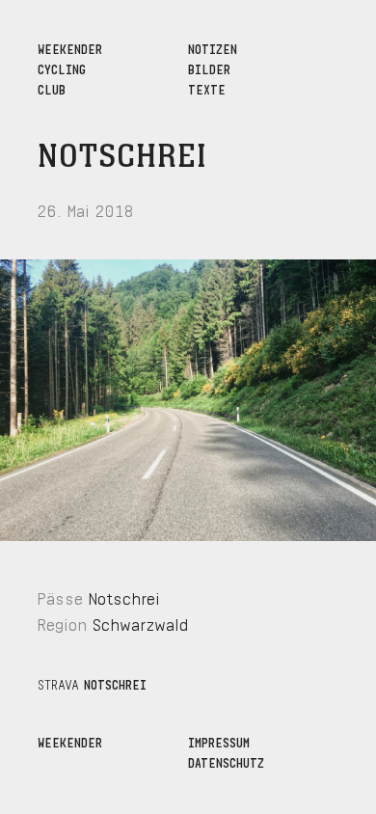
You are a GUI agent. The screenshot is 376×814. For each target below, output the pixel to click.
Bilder (209, 68)
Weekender (70, 741)
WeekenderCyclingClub (70, 68)
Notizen (212, 48)
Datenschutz (226, 761)
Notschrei (122, 157)
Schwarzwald (140, 622)
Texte (207, 88)
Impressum (219, 741)
